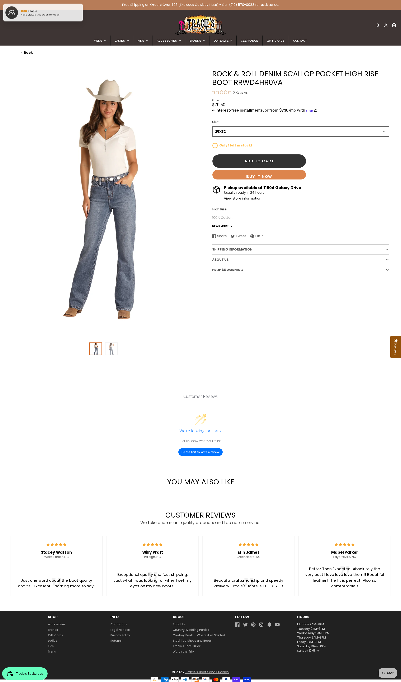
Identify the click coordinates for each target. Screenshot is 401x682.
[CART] (394, 25)
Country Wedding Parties (191, 630)
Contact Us (118, 624)
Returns (116, 641)
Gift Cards (55, 635)
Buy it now (259, 176)
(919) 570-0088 (241, 4)
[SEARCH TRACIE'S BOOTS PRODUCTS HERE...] (377, 25)
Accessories (56, 624)
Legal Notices (120, 630)
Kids (51, 646)
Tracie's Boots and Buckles (207, 672)
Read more (220, 226)
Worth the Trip (183, 651)
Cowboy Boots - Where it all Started (199, 635)
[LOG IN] (386, 25)
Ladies (52, 641)
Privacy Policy (120, 635)
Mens (52, 651)
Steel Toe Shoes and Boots (192, 641)
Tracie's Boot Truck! (187, 646)
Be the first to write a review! (200, 452)
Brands (53, 630)
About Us (179, 624)
